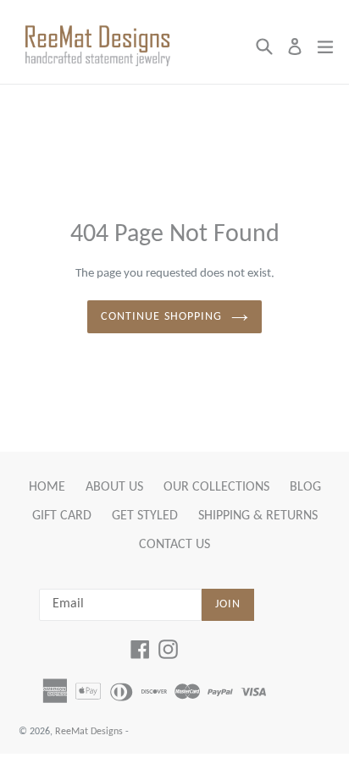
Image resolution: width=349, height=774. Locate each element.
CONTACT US (174, 545)
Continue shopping (161, 316)
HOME (47, 487)
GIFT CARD (61, 516)
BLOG (305, 487)
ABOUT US (114, 487)
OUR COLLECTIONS (216, 487)
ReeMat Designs (89, 732)
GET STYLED (145, 516)
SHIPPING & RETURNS (258, 516)
